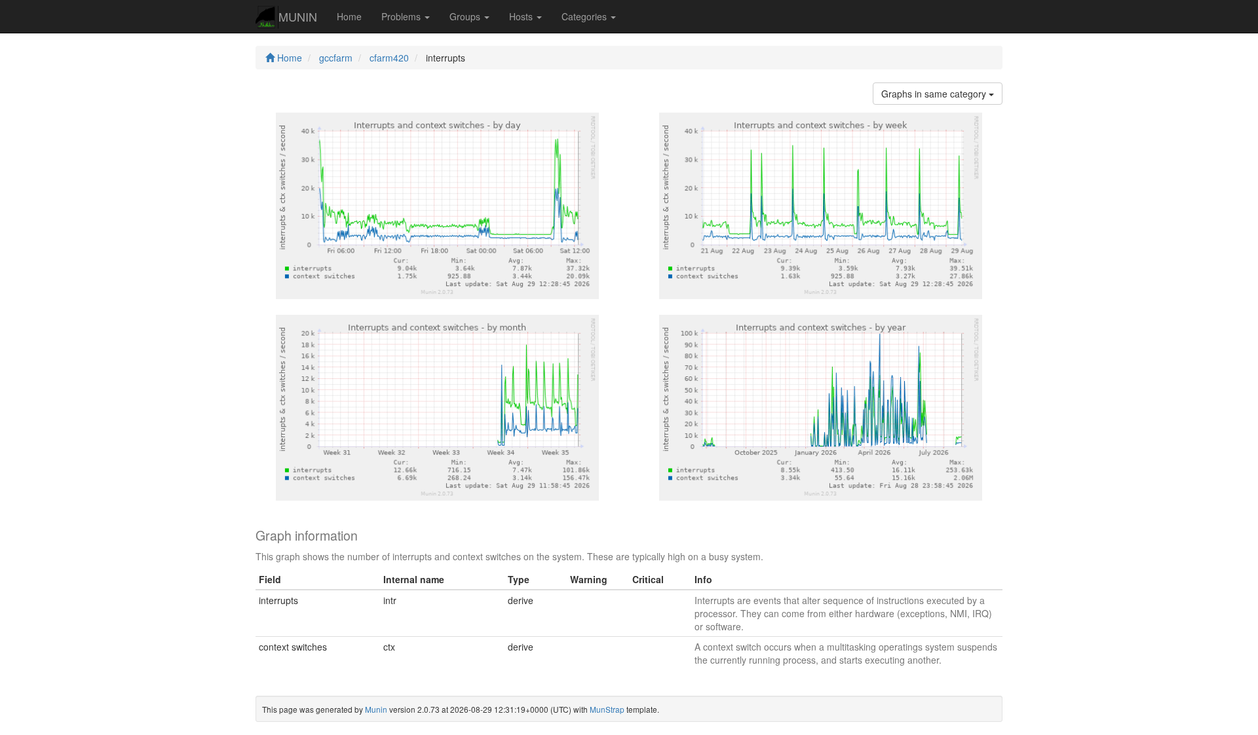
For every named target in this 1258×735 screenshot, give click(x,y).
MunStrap (607, 709)
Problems (402, 16)
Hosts (522, 16)
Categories (585, 16)
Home (349, 16)
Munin (376, 709)
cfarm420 (389, 57)
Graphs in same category (935, 93)
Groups (466, 16)
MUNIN (297, 16)
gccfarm (336, 57)
